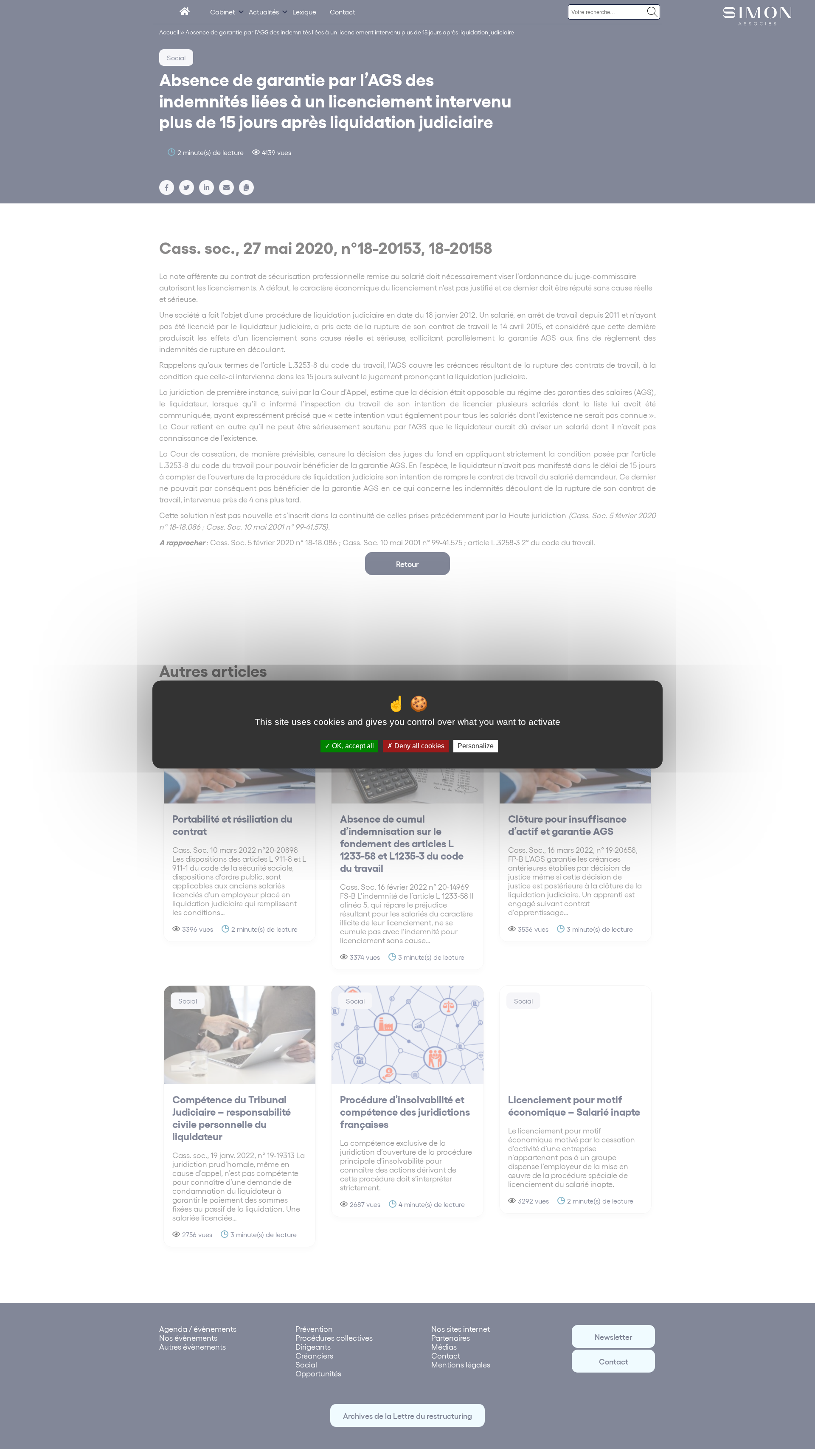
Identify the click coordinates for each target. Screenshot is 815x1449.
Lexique (304, 12)
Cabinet (222, 12)
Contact (342, 12)
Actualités (264, 12)
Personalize (476, 746)
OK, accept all (352, 746)
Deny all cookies (418, 746)
